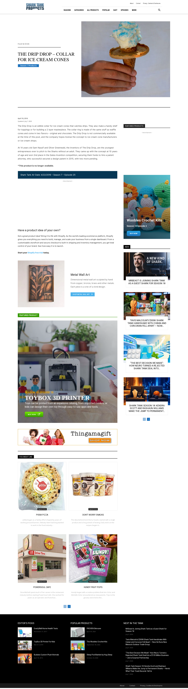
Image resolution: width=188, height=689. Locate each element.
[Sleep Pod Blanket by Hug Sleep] (78, 658)
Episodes (124, 10)
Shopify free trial (35, 252)
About (132, 3)
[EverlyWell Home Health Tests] (25, 632)
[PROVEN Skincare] (78, 632)
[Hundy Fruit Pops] (93, 558)
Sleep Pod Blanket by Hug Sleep (99, 655)
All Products (93, 10)
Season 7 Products (28, 65)
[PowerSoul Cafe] (42, 558)
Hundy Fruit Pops (93, 587)
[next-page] (69, 606)
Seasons (67, 10)
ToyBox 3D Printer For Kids (44, 642)
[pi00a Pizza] (42, 486)
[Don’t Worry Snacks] (93, 486)
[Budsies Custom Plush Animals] (25, 658)
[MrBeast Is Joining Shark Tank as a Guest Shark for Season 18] (147, 266)
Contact (138, 3)
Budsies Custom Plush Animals (46, 655)
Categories (79, 10)
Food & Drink (23, 44)
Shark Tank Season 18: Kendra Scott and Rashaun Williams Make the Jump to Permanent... (147, 408)
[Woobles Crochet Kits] (147, 207)
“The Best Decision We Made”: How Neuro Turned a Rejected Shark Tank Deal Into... (147, 366)
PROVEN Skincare (94, 628)
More (134, 10)
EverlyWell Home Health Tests (46, 628)
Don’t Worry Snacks (93, 515)
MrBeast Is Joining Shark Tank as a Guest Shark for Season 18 (146, 282)
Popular (106, 10)
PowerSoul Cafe (42, 587)
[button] (159, 10)
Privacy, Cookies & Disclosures (151, 3)
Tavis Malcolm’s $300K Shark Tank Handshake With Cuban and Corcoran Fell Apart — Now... (147, 323)
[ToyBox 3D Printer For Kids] (25, 645)
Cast (115, 10)
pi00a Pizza (42, 515)
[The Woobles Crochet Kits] (78, 645)
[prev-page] (65, 606)
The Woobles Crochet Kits (97, 642)
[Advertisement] (67, 200)
